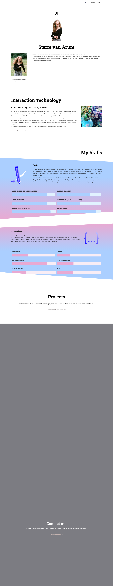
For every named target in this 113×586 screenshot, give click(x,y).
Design (36, 165)
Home (86, 2)
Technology (16, 231)
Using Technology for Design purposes (29, 107)
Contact (99, 2)
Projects (93, 2)
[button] (23, 130)
